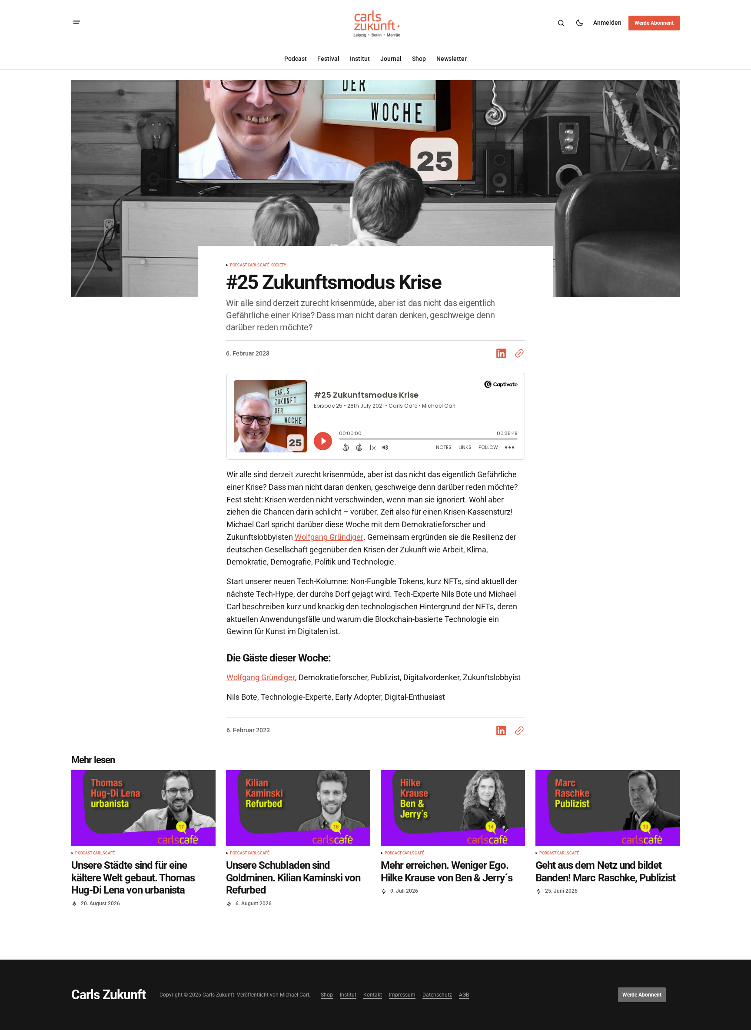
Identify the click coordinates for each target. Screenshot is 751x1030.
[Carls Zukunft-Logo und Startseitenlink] (375, 23)
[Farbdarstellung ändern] (579, 23)
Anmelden (607, 22)
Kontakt (372, 995)
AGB (464, 995)
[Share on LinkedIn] (502, 353)
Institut (360, 58)
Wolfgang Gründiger (329, 537)
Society (278, 265)
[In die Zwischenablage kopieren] (517, 353)
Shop (327, 995)
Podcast (295, 58)
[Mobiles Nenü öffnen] (76, 23)
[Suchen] (561, 23)
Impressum (402, 995)
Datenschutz (437, 995)
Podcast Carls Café (249, 265)
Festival (328, 58)
